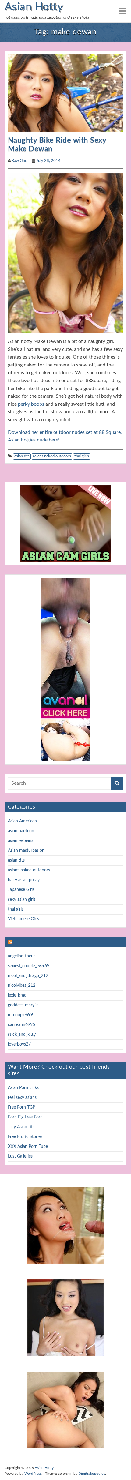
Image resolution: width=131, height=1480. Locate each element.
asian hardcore (21, 831)
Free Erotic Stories (25, 1137)
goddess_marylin (23, 1005)
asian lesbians (20, 841)
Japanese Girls (21, 890)
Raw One (19, 161)
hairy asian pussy (24, 880)
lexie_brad (17, 995)
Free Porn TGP (21, 1107)
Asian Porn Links (23, 1088)
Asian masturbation (26, 850)
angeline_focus (21, 956)
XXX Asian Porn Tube (28, 1146)
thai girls (81, 456)
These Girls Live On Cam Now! (52, 942)
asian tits (22, 456)
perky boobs (31, 404)
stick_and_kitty (22, 1034)
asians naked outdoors (52, 456)
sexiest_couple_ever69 (28, 966)
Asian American (22, 821)
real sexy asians (22, 1097)
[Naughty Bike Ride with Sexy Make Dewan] (65, 92)
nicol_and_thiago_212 (28, 976)
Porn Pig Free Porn (25, 1117)
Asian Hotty (34, 7)
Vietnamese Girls (23, 919)
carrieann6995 (21, 1025)
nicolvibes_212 (21, 985)
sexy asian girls (21, 899)
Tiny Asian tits (21, 1127)
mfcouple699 (20, 1015)
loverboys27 (19, 1044)
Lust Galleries (20, 1156)
